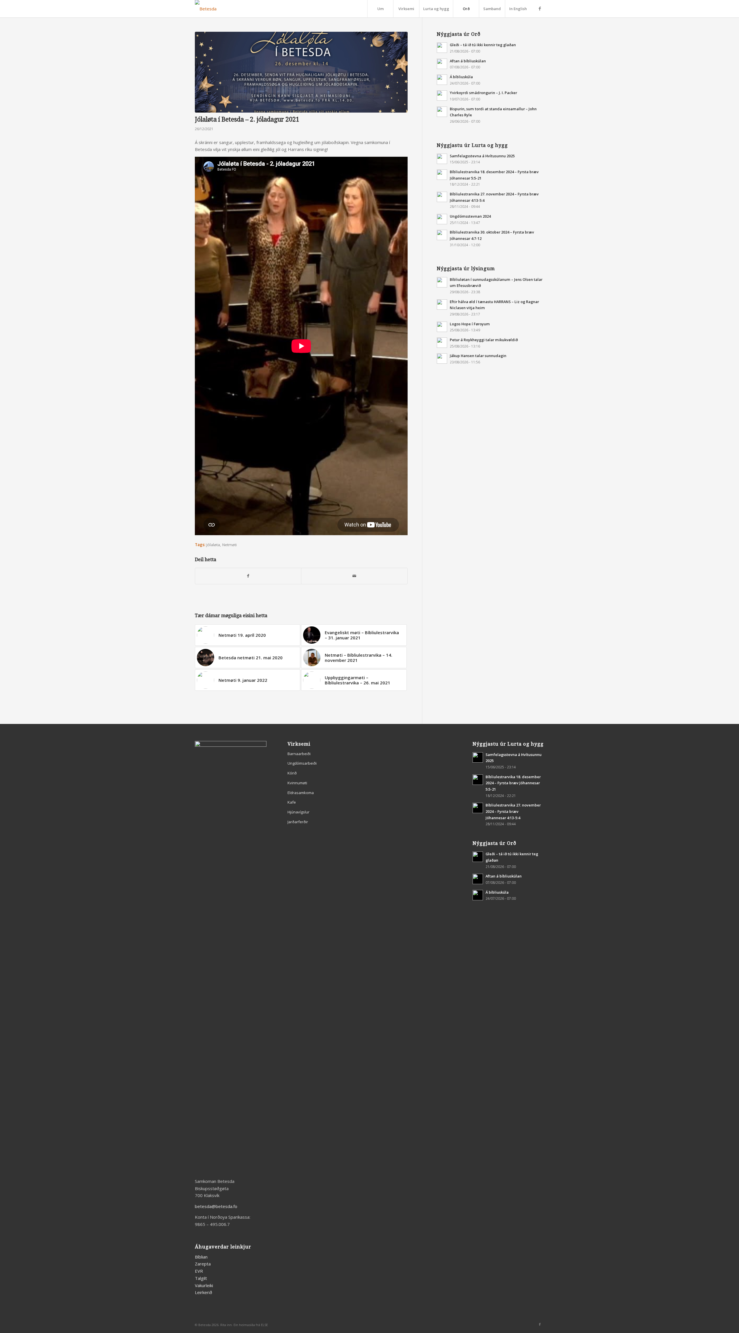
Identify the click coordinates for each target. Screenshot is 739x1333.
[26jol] (301, 72)
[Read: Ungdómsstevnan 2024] (442, 219)
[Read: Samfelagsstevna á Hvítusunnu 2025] (442, 159)
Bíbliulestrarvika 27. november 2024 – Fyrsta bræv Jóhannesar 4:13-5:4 (513, 811)
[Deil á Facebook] (248, 576)
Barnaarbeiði (299, 753)
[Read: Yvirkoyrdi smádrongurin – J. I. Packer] (442, 95)
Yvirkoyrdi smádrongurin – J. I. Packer (483, 92)
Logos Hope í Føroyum (470, 323)
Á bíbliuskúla (461, 76)
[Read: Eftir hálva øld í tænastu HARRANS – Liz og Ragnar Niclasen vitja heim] (442, 304)
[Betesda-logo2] (206, 8)
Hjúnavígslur (298, 812)
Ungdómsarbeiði (302, 763)
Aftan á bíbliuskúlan (468, 61)
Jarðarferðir (298, 821)
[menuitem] (380, 8)
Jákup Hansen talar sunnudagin (478, 355)
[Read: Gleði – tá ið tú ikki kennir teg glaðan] (442, 47)
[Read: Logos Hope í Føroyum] (442, 327)
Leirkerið (203, 1292)
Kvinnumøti (297, 782)
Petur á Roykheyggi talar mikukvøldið (484, 339)
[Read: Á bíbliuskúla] (442, 79)
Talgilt (201, 1278)
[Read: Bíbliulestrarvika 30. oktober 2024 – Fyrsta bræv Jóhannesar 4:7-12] (442, 235)
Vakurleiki (204, 1285)
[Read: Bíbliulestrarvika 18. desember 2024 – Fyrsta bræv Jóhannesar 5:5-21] (442, 174)
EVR (199, 1271)
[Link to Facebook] (539, 8)
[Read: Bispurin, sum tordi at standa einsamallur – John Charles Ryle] (442, 112)
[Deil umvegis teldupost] (354, 576)
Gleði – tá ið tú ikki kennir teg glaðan (483, 44)
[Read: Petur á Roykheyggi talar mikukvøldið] (442, 342)
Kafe (292, 802)
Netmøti (229, 544)
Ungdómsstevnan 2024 (470, 216)
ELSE (264, 1325)
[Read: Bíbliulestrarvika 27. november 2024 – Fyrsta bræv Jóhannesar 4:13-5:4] (442, 197)
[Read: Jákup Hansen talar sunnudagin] (442, 358)
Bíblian (201, 1257)
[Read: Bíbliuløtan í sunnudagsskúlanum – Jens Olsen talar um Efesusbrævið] (442, 282)
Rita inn (226, 1325)
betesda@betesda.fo (216, 1206)
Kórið (292, 773)
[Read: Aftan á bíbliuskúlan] (442, 64)
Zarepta (203, 1264)
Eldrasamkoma (301, 792)
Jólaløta (213, 544)
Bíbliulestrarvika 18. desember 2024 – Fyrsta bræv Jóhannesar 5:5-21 (513, 783)
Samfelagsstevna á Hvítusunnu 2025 (482, 155)
